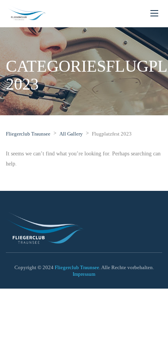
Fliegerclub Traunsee (77, 267)
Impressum (84, 274)
